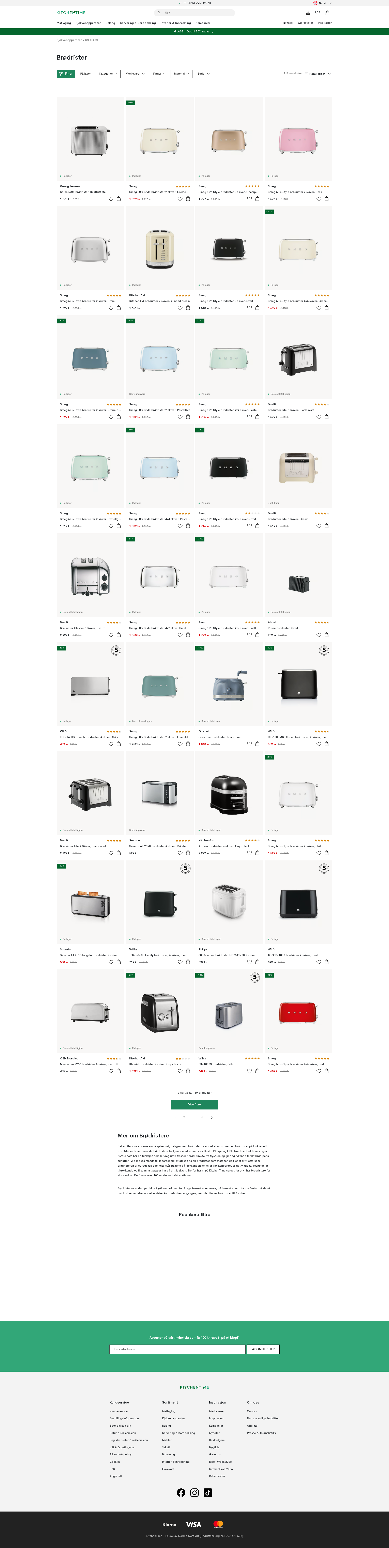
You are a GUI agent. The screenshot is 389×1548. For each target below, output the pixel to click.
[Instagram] (194, 1492)
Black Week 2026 (220, 1461)
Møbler (167, 1440)
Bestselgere (217, 1440)
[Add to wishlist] (111, 198)
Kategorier (106, 73)
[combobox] (322, 3)
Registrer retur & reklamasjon (129, 1440)
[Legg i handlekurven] (118, 198)
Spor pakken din (120, 1425)
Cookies (115, 1461)
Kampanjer (203, 23)
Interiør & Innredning (176, 23)
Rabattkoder (217, 1476)
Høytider (214, 1447)
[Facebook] (181, 1492)
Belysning (168, 1454)
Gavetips (215, 1454)
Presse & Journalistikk (261, 1433)
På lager (85, 73)
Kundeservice (119, 1411)
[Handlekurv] (327, 13)
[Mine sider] (308, 13)
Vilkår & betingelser (123, 1447)
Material (179, 73)
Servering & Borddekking (138, 23)
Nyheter (288, 22)
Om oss (252, 1411)
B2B (112, 1469)
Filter (68, 73)
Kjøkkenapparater (88, 23)
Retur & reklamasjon (123, 1433)
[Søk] (159, 12)
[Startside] (71, 12)
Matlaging (64, 23)
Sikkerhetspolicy (120, 1454)
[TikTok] (208, 1492)
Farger (157, 73)
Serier (201, 73)
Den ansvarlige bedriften (263, 1418)
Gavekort (168, 1469)
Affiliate (252, 1425)
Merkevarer (305, 22)
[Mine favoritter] (318, 13)
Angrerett (116, 1476)
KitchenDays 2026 (221, 1469)
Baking (110, 23)
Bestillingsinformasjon (124, 1418)
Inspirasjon (325, 22)
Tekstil (166, 1447)
